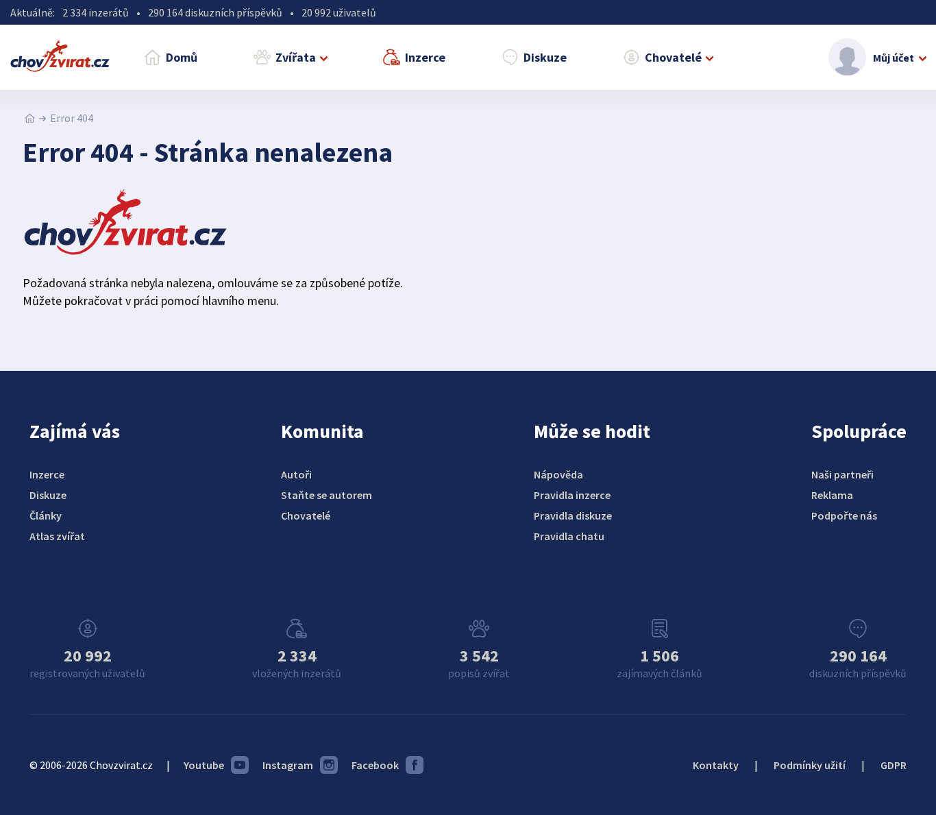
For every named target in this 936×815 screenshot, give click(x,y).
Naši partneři (842, 474)
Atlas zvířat (57, 536)
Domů (181, 57)
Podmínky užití (810, 765)
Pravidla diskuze (573, 515)
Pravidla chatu (569, 536)
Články (45, 515)
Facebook (375, 765)
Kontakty (716, 765)
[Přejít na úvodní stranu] (30, 118)
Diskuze (545, 57)
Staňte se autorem (326, 495)
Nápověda (558, 474)
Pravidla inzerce (572, 495)
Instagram (287, 765)
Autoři (296, 474)
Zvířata (295, 57)
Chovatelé (673, 57)
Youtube (204, 765)
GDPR (893, 765)
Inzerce (425, 57)
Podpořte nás (844, 515)
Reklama (832, 495)
